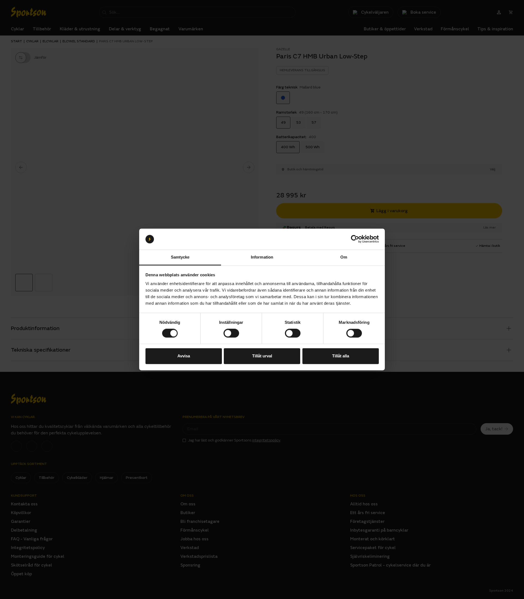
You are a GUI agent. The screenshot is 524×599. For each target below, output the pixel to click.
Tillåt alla (340, 356)
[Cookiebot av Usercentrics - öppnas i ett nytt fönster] (355, 239)
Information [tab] (262, 257)
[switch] (231, 333)
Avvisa (183, 356)
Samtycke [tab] (180, 257)
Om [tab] (343, 257)
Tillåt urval (262, 356)
